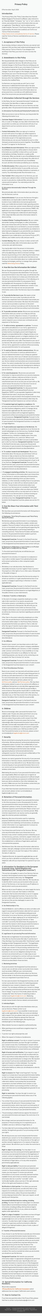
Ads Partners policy (23, 682)
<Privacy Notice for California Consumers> (16, 1289)
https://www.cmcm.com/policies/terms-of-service (18, 34)
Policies (8, 1308)
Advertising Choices (14, 263)
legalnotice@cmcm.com (21, 733)
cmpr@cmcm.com (17, 1309)
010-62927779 (21, 1311)
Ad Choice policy (7, 682)
